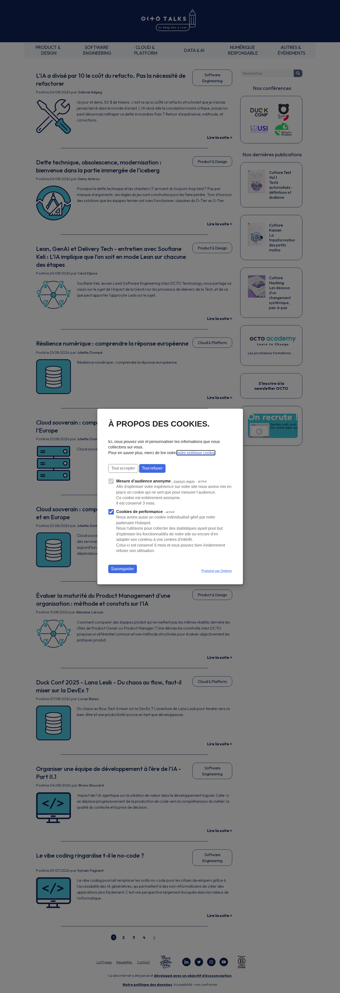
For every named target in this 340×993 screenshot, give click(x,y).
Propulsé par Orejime (216, 571)
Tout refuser (152, 468)
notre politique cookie (196, 453)
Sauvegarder (122, 569)
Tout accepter (123, 468)
